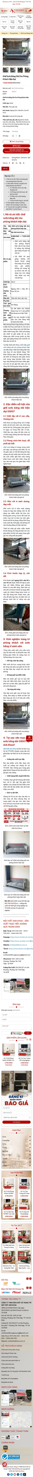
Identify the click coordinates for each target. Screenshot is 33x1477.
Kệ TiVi (4, 1162)
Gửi (28, 1033)
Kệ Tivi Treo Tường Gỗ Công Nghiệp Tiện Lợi (24, 1059)
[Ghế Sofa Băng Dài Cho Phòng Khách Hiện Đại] (17, 11)
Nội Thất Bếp (4, 27)
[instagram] (18, 1474)
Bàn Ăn (29, 21)
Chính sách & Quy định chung (10, 1350)
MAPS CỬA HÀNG (9, 1387)
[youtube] (14, 1474)
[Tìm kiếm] (26, 11)
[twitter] (11, 1474)
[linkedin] (21, 1474)
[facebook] (8, 1474)
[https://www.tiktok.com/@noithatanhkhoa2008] (24, 1474)
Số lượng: (6, 136)
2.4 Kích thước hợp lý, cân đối (19, 200)
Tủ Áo (4, 1144)
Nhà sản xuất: (7, 88)
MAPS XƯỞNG (7, 1409)
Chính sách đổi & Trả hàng (9, 1357)
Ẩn (13, 176)
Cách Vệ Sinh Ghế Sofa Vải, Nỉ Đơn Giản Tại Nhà (24, 1246)
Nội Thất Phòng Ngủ (21, 27)
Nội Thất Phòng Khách (28, 27)
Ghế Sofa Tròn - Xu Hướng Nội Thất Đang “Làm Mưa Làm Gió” (9, 1267)
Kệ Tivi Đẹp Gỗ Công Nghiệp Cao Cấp (24, 1213)
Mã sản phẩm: (5, 93)
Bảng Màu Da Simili (7, 1382)
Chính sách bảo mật (7, 1364)
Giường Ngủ (4, 16)
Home (4, 1137)
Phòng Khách (14, 33)
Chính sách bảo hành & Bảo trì (10, 1360)
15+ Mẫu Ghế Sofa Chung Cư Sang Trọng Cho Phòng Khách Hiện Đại (8, 1246)
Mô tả (5, 169)
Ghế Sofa (24, 157)
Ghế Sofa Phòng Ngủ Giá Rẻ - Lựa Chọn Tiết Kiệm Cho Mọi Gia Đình (24, 1267)
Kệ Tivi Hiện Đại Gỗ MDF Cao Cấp (8, 1213)
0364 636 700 (11, 1338)
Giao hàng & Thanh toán (8, 1353)
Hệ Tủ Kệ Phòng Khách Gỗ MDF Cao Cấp (9, 1059)
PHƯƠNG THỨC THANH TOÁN (14, 1431)
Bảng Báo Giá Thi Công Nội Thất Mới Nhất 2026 (16, 1371)
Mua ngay (17, 146)
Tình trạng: (6, 131)
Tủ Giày (4, 1158)
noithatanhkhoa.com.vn (16, 1341)
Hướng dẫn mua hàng (7, 1368)
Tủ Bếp (4, 1148)
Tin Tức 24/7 (16, 1225)
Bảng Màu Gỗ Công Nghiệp (9, 1378)
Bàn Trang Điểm (20, 16)
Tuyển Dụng (5, 1375)
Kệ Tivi (4, 21)
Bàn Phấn (5, 1151)
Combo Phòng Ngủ (29, 16)
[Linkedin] (16, 163)
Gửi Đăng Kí (16, 1122)
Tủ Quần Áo (12, 16)
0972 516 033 (15, 1336)
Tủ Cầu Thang (12, 21)
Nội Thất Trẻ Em (12, 27)
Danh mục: (6, 157)
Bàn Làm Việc (20, 21)
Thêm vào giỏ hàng (17, 141)
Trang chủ (4, 33)
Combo (4, 1166)
